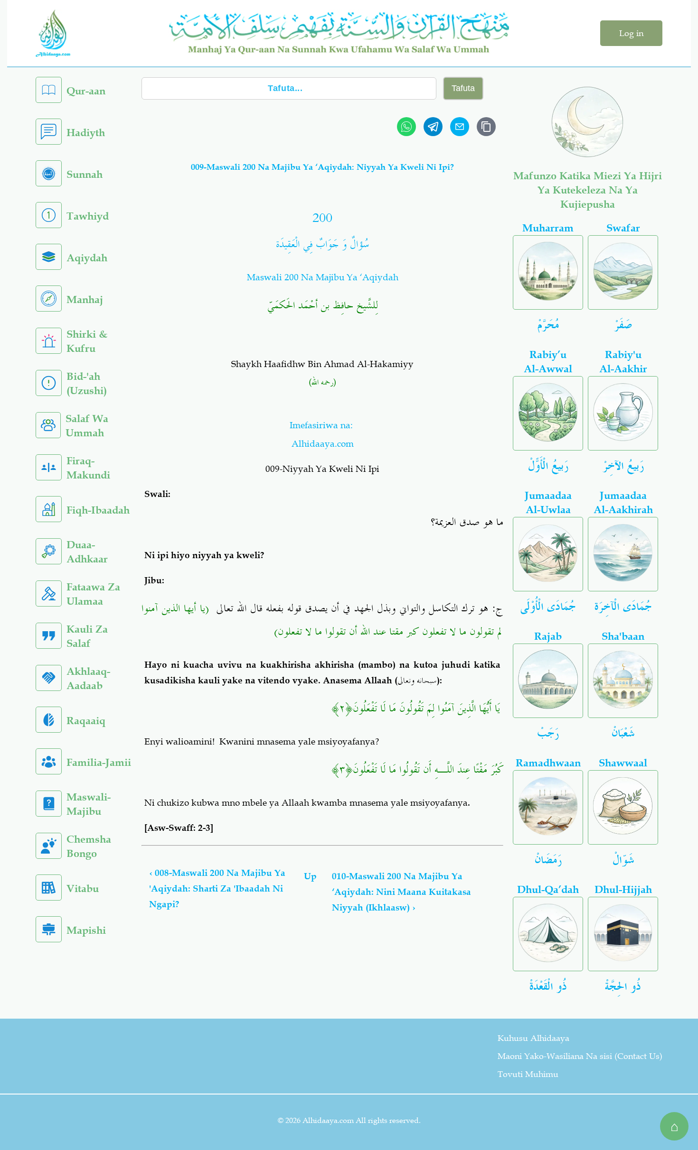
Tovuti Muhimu (528, 1074)
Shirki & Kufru (86, 341)
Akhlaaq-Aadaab (88, 678)
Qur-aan (85, 90)
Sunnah (84, 174)
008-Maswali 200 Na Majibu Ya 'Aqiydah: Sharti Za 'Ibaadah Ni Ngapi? (217, 888)
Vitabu (82, 888)
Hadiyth (85, 132)
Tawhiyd (87, 216)
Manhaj (84, 299)
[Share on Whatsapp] (406, 126)
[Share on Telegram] (433, 126)
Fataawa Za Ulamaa (93, 593)
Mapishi (86, 930)
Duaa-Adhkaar (87, 551)
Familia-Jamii (98, 762)
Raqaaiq (85, 720)
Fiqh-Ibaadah (98, 510)
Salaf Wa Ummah (87, 425)
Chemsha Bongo (88, 846)
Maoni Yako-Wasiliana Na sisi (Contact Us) (580, 1056)
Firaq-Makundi (88, 467)
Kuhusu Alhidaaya (533, 1038)
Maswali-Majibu (88, 804)
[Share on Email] (459, 126)
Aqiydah (86, 257)
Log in (631, 33)
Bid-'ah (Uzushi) (86, 383)
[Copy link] (486, 126)
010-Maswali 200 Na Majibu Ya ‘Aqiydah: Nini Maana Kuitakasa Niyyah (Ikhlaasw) (401, 892)
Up (310, 876)
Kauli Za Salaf (87, 636)
